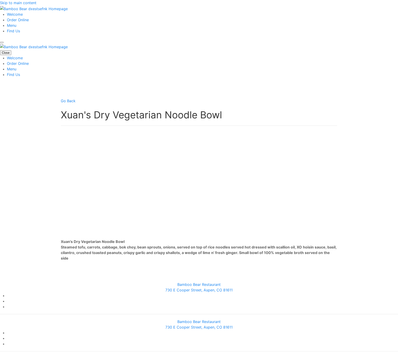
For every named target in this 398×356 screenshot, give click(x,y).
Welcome (15, 14)
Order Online (18, 20)
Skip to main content (18, 2)
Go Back (68, 101)
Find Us (13, 31)
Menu (11, 25)
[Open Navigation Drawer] (2, 42)
